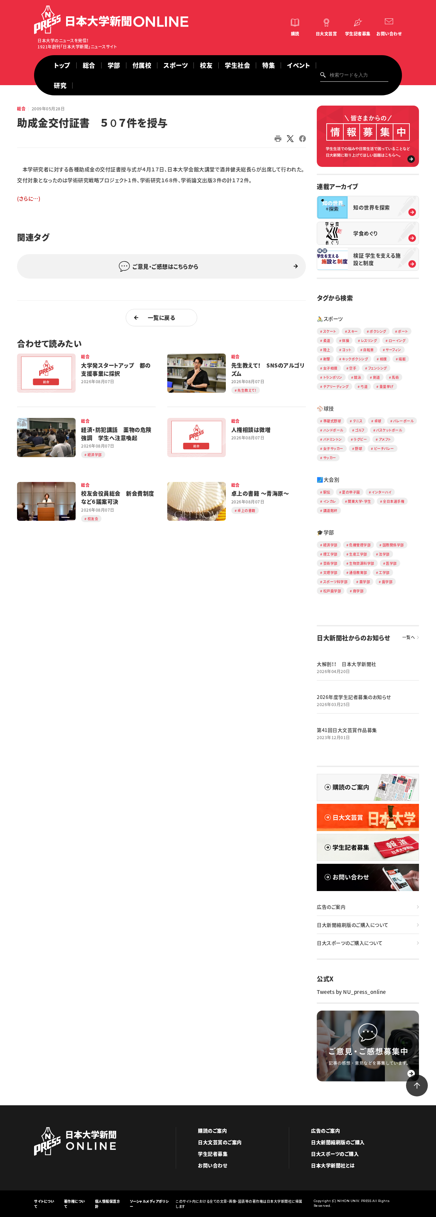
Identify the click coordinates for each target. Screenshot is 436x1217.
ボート (403, 331)
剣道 (376, 377)
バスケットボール (389, 430)
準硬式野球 (332, 420)
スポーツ (176, 65)
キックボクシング (355, 358)
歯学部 (387, 581)
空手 (352, 368)
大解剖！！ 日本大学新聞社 (346, 663)
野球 (358, 448)
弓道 (364, 386)
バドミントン (332, 439)
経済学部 (330, 544)
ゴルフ (359, 430)
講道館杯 (330, 510)
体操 (345, 340)
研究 (60, 85)
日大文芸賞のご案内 (220, 1142)
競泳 (357, 377)
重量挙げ (386, 386)
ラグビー (360, 439)
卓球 (378, 420)
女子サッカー (333, 448)
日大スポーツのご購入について (350, 942)
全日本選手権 (393, 501)
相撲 (383, 358)
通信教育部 (358, 572)
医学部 (391, 563)
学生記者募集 (358, 34)
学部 (114, 65)
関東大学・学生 (359, 501)
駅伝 (326, 492)
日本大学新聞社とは (333, 1165)
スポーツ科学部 (335, 581)
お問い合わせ (389, 34)
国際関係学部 (393, 544)
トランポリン (332, 377)
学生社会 (237, 65)
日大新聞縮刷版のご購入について (353, 924)
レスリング (369, 340)
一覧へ (408, 637)
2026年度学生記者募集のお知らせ (354, 696)
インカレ (329, 501)
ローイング (397, 340)
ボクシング (378, 331)
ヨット (347, 349)
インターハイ (381, 492)
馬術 (395, 377)
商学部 (358, 590)
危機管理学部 (360, 544)
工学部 (384, 572)
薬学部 (364, 581)
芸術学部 (330, 563)
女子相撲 (330, 368)
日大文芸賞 (326, 34)
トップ (62, 65)
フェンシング (377, 368)
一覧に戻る (161, 317)
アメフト (385, 439)
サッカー (329, 457)
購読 (295, 34)
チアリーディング (336, 386)
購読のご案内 (212, 1130)
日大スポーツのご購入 (335, 1153)
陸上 (326, 349)
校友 (206, 65)
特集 (268, 65)
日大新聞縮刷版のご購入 (338, 1142)
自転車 (368, 349)
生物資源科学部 (361, 563)
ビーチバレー (384, 448)
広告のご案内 (331, 906)
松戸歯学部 (332, 590)
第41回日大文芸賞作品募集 (347, 730)
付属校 (142, 65)
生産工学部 (358, 554)
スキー (353, 331)
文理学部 (330, 572)
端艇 (402, 358)
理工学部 (330, 554)
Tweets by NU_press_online (351, 992)
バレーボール (403, 420)
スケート (329, 331)
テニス (358, 420)
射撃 (326, 358)
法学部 (384, 554)
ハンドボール (333, 430)
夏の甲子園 (351, 492)
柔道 (326, 340)
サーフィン (393, 349)
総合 (89, 65)
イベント (298, 65)
